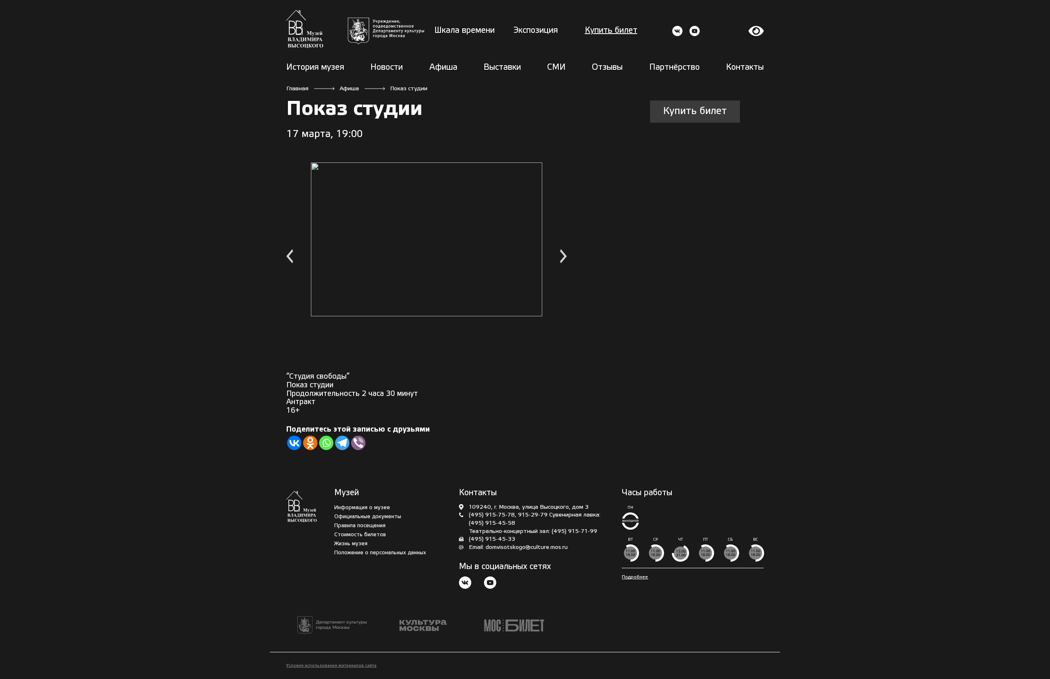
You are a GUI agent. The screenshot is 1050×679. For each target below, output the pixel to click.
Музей (346, 493)
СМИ (556, 67)
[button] (289, 257)
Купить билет (611, 30)
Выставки (502, 67)
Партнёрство (674, 67)
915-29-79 (533, 515)
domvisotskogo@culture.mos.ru (527, 547)
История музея (315, 67)
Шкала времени (464, 30)
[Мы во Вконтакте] (465, 583)
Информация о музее (362, 507)
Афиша (443, 67)
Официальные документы (367, 516)
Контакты (745, 67)
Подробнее (635, 577)
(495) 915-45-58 (492, 523)
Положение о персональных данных (380, 553)
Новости (386, 67)
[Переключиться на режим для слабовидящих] (756, 31)
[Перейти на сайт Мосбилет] (514, 625)
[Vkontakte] (294, 443)
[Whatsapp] (326, 443)
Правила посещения (360, 526)
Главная (297, 88)
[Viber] (358, 443)
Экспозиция (536, 30)
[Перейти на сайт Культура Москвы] (423, 625)
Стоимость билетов (360, 535)
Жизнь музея (351, 544)
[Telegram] (342, 443)
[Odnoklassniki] (310, 443)
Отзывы (607, 67)
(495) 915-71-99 (574, 531)
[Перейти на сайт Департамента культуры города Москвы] (386, 31)
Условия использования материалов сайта (331, 666)
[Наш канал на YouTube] (490, 583)
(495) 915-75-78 (492, 515)
